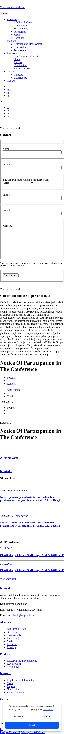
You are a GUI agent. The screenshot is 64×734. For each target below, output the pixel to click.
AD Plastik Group (23, 22)
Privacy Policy (19, 265)
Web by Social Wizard (33, 732)
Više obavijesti (8, 578)
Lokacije (11, 647)
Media (17, 34)
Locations (19, 37)
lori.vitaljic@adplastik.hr (21, 615)
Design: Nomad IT (10, 732)
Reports (18, 62)
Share (17, 59)
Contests (18, 74)
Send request (10, 275)
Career (10, 71)
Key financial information (27, 56)
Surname (7, 164)
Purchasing (20, 31)
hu (8, 89)
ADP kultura (13, 389)
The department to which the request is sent (26, 179)
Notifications (20, 65)
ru (8, 86)
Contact (11, 80)
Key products (21, 47)
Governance (20, 25)
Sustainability (21, 28)
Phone (6, 194)
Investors (12, 53)
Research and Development (28, 43)
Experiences (20, 77)
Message (7, 225)
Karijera (11, 383)
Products (11, 40)
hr (8, 92)
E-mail (6, 210)
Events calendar (22, 68)
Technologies (21, 50)
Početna (11, 377)
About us (12, 19)
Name (6, 148)
